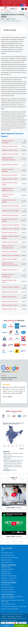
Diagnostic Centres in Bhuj (9, 296)
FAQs (20, 614)
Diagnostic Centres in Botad (9, 175)
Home (2, 19)
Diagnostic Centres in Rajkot (9, 259)
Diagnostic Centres (10, 19)
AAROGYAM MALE (6, 571)
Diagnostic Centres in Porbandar (10, 255)
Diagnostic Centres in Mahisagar (10, 225)
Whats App (22, 625)
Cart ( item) (16, 5)
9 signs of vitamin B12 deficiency (10, 609)
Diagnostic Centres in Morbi (9, 232)
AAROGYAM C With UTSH (7, 580)
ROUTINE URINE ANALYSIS (7, 562)
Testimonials (18, 616)
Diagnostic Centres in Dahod (9, 179)
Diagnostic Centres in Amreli (9, 146)
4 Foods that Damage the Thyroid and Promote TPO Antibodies (11, 597)
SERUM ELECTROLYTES (6, 560)
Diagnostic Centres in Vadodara (10, 287)
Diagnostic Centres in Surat (9, 270)
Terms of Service (11, 616)
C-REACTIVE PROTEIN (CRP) (7, 555)
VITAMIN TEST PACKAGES (7, 589)
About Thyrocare (14, 614)
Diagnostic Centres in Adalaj (9, 305)
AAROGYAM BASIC (6, 567)
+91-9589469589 (7, 5)
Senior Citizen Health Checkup (19, 1)
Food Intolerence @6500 (7, 3)
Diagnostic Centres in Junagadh (10, 210)
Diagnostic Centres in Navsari (10, 242)
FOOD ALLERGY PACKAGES (7, 587)
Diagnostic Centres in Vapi (9, 309)
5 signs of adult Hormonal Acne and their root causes (12, 601)
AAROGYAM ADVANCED (7, 569)
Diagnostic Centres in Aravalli (10, 154)
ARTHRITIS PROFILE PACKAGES (8, 592)
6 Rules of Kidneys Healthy (8, 604)
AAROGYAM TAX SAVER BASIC (9, 576)
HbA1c (2, 550)
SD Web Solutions (13, 620)
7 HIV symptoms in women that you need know (14, 606)
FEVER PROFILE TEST (6, 584)
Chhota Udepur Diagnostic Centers (11, 21)
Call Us (7, 625)
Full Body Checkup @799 (7, 1)
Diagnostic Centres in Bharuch (10, 164)
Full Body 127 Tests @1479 (19, 3)
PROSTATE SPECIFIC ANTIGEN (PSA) (9, 557)
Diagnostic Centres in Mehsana (10, 229)
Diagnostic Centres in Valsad (10, 292)
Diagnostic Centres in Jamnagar (10, 206)
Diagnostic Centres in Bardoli (10, 301)
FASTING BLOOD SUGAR (7, 552)
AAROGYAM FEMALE (6, 573)
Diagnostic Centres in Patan (9, 251)
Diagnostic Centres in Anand (9, 150)
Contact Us (4, 616)
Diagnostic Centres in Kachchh (10, 215)
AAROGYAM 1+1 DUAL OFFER (9, 578)
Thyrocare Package (6, 614)
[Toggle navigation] (23, 9)
